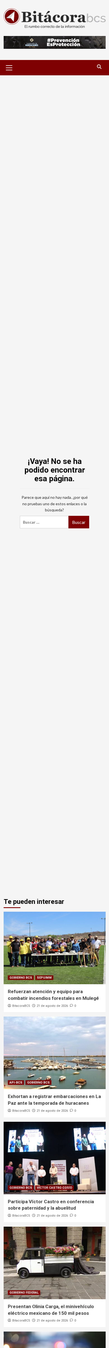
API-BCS (16, 1082)
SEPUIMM (44, 977)
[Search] (99, 67)
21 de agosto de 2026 (52, 1006)
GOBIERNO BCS (21, 977)
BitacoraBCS (21, 1006)
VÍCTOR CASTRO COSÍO (54, 1188)
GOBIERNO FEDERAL (24, 1292)
